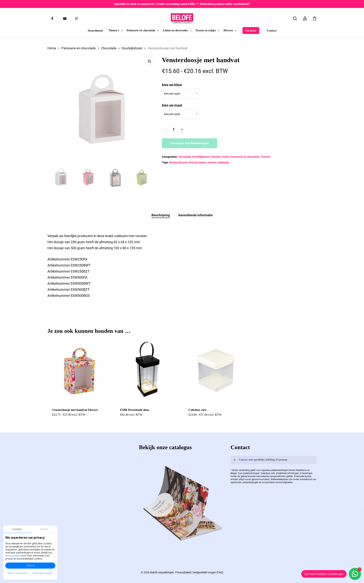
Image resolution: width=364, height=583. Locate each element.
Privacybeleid (183, 572)
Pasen (225, 156)
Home (51, 48)
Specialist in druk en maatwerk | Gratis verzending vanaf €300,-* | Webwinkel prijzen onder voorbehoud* (182, 3)
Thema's (265, 156)
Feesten (215, 156)
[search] (295, 18)
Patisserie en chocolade (78, 48)
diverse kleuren (178, 162)
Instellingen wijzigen (42, 573)
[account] (305, 18)
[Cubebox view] (216, 371)
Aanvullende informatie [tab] (195, 215)
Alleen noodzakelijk (17, 573)
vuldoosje (223, 162)
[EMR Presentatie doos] (147, 371)
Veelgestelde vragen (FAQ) (207, 572)
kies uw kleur (172, 85)
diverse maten (197, 162)
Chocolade (108, 48)
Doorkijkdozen (132, 48)
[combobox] (181, 94)
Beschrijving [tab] (160, 215)
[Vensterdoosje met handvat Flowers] (79, 371)
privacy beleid (12, 555)
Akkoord (30, 565)
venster (211, 162)
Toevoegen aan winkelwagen (189, 143)
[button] (149, 61)
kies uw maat (172, 105)
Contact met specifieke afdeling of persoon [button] (263, 459)
